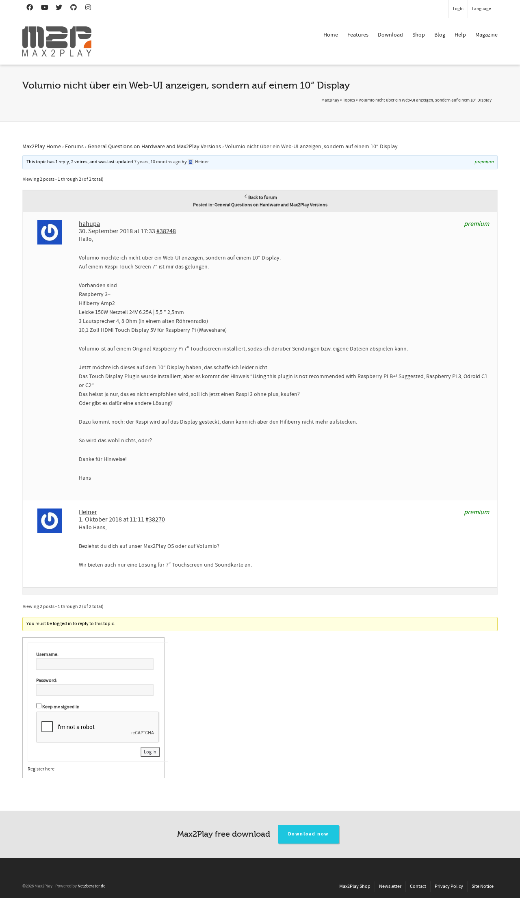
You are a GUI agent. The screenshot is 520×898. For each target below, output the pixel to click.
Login (458, 9)
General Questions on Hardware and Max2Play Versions (154, 146)
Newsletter (390, 886)
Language (481, 9)
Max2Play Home (41, 146)
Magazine (486, 35)
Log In (150, 752)
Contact (418, 886)
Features (357, 35)
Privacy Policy (449, 886)
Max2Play (330, 100)
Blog (439, 35)
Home (330, 35)
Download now (308, 834)
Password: (46, 680)
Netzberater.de (91, 886)
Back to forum (262, 198)
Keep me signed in (61, 707)
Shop (418, 35)
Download (390, 35)
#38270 (155, 519)
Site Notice (483, 886)
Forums (74, 146)
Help (460, 35)
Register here (41, 769)
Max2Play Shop (354, 886)
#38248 (166, 231)
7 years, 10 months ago (157, 162)
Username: (47, 654)
